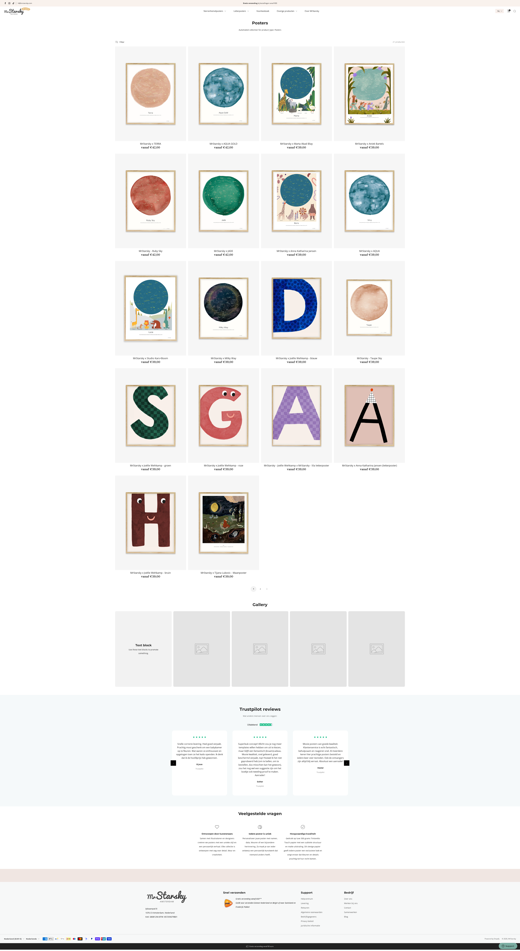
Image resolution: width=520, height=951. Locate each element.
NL (498, 11)
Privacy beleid (307, 921)
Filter (122, 42)
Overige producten (285, 11)
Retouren (305, 907)
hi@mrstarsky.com (25, 3)
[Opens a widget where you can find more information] (508, 946)
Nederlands (31, 939)
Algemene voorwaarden (311, 912)
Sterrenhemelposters (213, 11)
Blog (346, 916)
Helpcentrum (307, 899)
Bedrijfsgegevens (308, 916)
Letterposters (240, 11)
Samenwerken (350, 912)
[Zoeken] (514, 11)
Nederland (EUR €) (13, 939)
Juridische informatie (310, 925)
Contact (347, 907)
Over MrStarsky (312, 11)
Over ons (348, 899)
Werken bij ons (351, 903)
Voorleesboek (262, 11)
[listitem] (260, 3)
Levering (305, 903)
